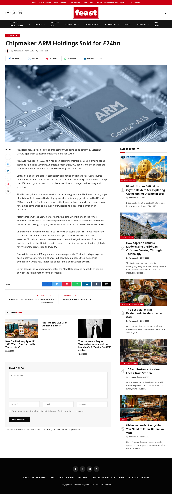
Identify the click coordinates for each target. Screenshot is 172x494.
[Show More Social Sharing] (101, 58)
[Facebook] (8, 157)
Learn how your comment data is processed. (61, 429)
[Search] (165, 13)
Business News (127, 237)
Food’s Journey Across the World (78, 299)
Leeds (123, 420)
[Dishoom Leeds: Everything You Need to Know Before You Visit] (143, 408)
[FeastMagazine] (86, 12)
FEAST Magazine (60, 2)
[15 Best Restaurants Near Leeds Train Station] (143, 352)
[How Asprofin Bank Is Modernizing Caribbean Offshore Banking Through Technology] (143, 226)
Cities (127, 24)
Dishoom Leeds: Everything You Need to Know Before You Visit (145, 429)
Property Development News (134, 477)
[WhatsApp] (8, 177)
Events (39, 24)
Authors (82, 477)
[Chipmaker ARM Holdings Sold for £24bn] (86, 103)
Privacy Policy (67, 477)
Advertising (75, 2)
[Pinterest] (8, 184)
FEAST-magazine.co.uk (85, 484)
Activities (111, 24)
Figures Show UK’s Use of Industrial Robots (55, 324)
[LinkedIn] (8, 170)
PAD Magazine (135, 2)
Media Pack (88, 2)
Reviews (142, 24)
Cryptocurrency (128, 181)
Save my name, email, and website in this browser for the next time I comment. (48, 411)
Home (33, 2)
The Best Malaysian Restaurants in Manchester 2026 (144, 313)
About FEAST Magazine (34, 477)
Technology (91, 24)
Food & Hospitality (17, 24)
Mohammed (18, 51)
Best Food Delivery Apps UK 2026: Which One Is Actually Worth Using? (20, 344)
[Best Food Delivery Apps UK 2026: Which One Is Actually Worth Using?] (21, 328)
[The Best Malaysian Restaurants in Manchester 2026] (143, 292)
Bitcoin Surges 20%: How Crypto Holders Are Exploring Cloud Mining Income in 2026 (145, 190)
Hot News (157, 24)
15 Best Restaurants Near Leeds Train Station (143, 371)
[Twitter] (8, 163)
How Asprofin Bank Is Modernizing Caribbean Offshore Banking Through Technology (144, 248)
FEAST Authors (45, 2)
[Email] (8, 191)
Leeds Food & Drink (129, 364)
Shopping (71, 24)
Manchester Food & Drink (132, 304)
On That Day (54, 24)
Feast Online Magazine (103, 477)
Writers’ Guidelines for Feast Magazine (111, 2)
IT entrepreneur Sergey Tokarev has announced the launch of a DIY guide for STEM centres (94, 346)
